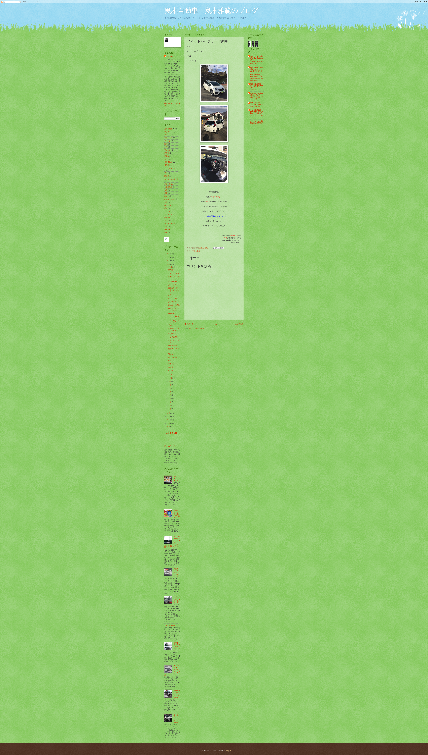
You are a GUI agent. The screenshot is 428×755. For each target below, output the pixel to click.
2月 (170, 405)
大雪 (166, 190)
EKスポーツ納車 (174, 305)
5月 (170, 395)
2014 (168, 416)
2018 (168, 257)
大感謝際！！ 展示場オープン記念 (177, 514)
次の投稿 (188, 323)
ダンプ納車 (172, 302)
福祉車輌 (167, 205)
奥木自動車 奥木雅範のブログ (211, 10)
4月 (170, 398)
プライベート (169, 132)
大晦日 (170, 270)
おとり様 (253, 89)
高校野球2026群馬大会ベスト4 (257, 62)
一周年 (166, 226)
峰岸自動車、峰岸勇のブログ (256, 68)
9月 (170, 381)
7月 (170, 388)
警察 (166, 232)
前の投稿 (239, 323)
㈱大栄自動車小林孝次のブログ (256, 94)
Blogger (228, 751)
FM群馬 (167, 217)
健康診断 (167, 229)
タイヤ (166, 220)
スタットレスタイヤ (171, 179)
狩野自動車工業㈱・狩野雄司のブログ (256, 86)
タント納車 (172, 285)
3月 (170, 402)
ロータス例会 (173, 357)
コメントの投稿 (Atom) (196, 328)
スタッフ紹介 (169, 184)
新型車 (166, 156)
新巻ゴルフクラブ (173, 350)
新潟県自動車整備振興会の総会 (256, 79)
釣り (166, 147)
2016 (168, 264)
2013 (168, 420)
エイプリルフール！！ (177, 478)
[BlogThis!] (216, 248)
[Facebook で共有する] (220, 248)
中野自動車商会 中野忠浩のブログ (256, 76)
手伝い (170, 325)
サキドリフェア (173, 364)
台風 (166, 202)
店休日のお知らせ (256, 71)
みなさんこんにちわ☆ (256, 116)
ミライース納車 (173, 317)
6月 (170, 392)
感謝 (169, 360)
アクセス (167, 150)
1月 (170, 409)
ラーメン (167, 141)
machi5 (170, 367)
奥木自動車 (196, 251)
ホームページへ (170, 445)
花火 (166, 208)
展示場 (166, 165)
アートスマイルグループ (172, 169)
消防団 (166, 153)
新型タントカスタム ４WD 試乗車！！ (177, 694)
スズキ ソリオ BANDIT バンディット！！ (177, 572)
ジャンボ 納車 (173, 273)
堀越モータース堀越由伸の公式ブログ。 (256, 58)
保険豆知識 (168, 162)
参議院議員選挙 (255, 106)
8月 (170, 385)
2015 (168, 413)
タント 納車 (173, 298)
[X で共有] (218, 248)
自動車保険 (168, 187)
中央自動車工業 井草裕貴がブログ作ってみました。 (256, 112)
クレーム (167, 211)
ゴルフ (166, 159)
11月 (170, 374)
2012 (168, 423)
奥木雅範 (170, 56)
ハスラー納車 (173, 281)
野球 (166, 144)
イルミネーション (173, 341)
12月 (170, 267)
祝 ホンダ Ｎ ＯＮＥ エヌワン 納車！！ (177, 718)
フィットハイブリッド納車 (173, 321)
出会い (166, 196)
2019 (168, 254)
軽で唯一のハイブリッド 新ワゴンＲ (177, 646)
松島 (166, 193)
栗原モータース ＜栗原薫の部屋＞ (256, 104)
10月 (170, 378)
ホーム (214, 323)
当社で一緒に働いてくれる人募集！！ (256, 98)
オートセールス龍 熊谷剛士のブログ (256, 122)
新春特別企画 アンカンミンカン (173, 290)
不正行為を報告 (170, 433)
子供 (166, 173)
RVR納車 (171, 313)
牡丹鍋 (170, 370)
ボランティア (169, 214)
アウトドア (168, 138)
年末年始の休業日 (173, 277)
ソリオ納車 (172, 334)
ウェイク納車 (173, 337)
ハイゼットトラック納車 (173, 309)
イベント (167, 135)
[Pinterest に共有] (222, 248)
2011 (168, 427)
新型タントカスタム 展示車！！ (177, 600)
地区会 (170, 354)
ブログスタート (169, 223)
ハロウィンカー (169, 199)
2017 (168, 261)
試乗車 (166, 176)
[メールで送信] (214, 248)
